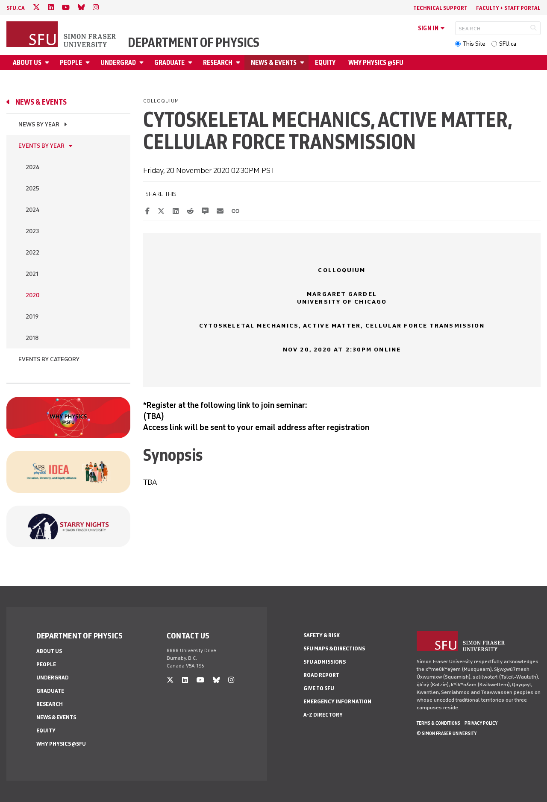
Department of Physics (193, 43)
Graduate (169, 63)
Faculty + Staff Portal (508, 8)
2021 (32, 274)
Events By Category (48, 359)
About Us (27, 63)
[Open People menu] (89, 62)
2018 (32, 338)
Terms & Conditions (438, 723)
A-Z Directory (323, 714)
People (71, 63)
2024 (32, 210)
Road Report (321, 675)
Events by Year (41, 145)
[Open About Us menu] (48, 62)
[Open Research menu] (239, 62)
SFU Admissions (324, 661)
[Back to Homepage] (62, 35)
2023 (32, 231)
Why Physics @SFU (375, 63)
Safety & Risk (321, 635)
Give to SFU (318, 688)
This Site (474, 43)
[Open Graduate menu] (191, 62)
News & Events (274, 63)
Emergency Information (337, 701)
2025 (32, 188)
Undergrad (118, 63)
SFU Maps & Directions (334, 648)
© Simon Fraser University (446, 733)
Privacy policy (481, 723)
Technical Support (440, 8)
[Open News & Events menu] (303, 62)
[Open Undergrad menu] (143, 62)
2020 (32, 295)
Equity (325, 63)
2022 (32, 252)
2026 (32, 167)
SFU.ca (507, 43)
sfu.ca (15, 8)
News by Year (38, 124)
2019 (32, 316)
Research (217, 63)
